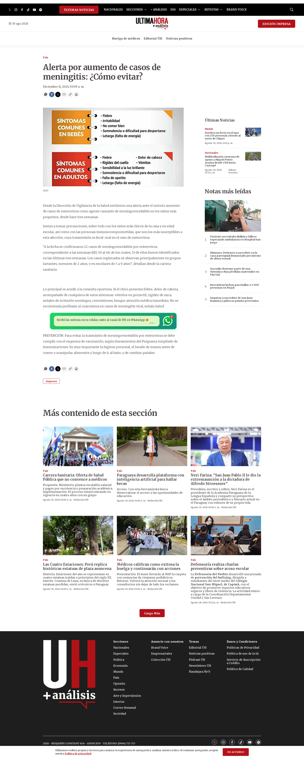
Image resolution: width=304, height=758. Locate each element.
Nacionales (211, 152)
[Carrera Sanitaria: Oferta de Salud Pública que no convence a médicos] (78, 446)
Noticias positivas (179, 38)
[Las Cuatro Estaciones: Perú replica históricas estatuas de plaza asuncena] (78, 535)
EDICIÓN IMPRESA (276, 24)
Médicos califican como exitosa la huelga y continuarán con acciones (148, 566)
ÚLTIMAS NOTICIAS (79, 10)
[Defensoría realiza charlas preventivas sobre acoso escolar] (226, 535)
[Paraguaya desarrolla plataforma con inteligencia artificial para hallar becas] (152, 446)
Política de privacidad (78, 753)
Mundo (209, 129)
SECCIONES (134, 9)
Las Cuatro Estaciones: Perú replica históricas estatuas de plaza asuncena (77, 566)
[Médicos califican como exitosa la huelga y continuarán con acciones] (152, 535)
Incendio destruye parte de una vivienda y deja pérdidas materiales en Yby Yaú (234, 271)
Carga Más (152, 613)
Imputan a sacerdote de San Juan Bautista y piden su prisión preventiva (234, 299)
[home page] (152, 24)
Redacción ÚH (81, 499)
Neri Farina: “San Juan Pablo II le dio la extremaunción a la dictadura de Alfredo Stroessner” (226, 479)
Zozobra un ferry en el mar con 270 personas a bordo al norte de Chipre (222, 135)
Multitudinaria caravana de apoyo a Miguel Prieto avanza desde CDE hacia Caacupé (222, 161)
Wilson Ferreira (233, 171)
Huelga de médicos (126, 38)
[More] (145, 9)
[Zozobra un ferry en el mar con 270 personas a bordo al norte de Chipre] (253, 132)
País (45, 57)
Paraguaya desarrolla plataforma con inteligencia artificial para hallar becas (150, 479)
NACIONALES (113, 9)
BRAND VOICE (237, 9)
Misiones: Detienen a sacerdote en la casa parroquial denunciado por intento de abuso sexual (235, 255)
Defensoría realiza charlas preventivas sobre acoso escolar (220, 566)
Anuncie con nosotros (167, 641)
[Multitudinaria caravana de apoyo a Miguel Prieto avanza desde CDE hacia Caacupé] (253, 156)
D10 (173, 9)
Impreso (51, 381)
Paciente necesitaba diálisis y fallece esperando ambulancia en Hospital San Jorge (235, 239)
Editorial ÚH (153, 38)
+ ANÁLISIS (159, 9)
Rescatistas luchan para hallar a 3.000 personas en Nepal (234, 286)
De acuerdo (235, 752)
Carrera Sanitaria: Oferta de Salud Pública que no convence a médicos (75, 477)
